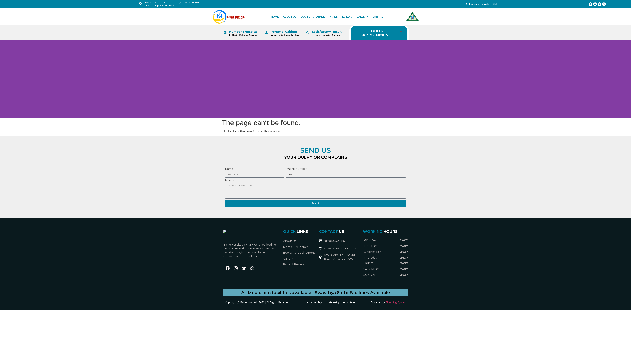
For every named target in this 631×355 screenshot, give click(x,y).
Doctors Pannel (313, 16)
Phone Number (296, 169)
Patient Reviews (340, 16)
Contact (378, 16)
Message (230, 180)
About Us (289, 16)
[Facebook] (227, 268)
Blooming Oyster (395, 302)
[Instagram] (236, 268)
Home (275, 16)
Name (229, 169)
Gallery (362, 16)
